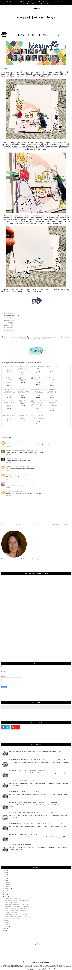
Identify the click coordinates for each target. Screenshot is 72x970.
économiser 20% (28, 3)
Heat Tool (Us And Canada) (38, 381)
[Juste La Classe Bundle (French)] (23, 368)
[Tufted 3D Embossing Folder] (37, 368)
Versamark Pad (52, 368)
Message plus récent (61, 524)
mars (5, 922)
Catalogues (26, 1)
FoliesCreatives (10, 491)
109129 (9, 383)
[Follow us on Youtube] (13, 727)
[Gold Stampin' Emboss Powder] (9, 379)
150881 (52, 395)
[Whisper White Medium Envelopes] (9, 402)
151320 (9, 418)
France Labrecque (10, 313)
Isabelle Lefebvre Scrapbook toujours (15, 450)
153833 (23, 372)
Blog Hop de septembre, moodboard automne (27, 770)
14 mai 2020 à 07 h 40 (15, 458)
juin (5, 894)
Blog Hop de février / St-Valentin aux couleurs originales (33, 813)
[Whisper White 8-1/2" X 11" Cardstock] (37, 391)
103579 (23, 403)
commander (42, 1)
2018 (4, 930)
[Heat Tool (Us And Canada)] (37, 379)
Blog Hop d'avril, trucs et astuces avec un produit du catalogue (36, 823)
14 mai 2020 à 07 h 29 (31, 450)
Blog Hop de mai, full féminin (21, 749)
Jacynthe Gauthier (9, 317)
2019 (4, 928)
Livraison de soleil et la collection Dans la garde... (16, 908)
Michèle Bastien (9, 325)
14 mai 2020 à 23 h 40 (23, 483)
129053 (37, 382)
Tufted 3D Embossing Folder (38, 369)
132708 (52, 383)
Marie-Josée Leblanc (10, 329)
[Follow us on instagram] (8, 727)
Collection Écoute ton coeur (11, 902)
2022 (4, 876)
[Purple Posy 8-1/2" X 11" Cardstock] (52, 391)
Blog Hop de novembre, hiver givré (23, 781)
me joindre (46, 3)
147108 (9, 395)
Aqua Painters (23, 379)
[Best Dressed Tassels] (9, 415)
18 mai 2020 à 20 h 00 (20, 491)
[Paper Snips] (23, 401)
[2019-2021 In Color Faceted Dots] (37, 417)
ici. (49, 339)
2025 (4, 870)
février (6, 924)
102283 (52, 369)
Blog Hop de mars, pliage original (23, 834)
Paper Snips (23, 402)
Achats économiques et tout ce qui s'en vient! (15, 910)
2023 (4, 874)
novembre (7, 884)
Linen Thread (23, 416)
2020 (4, 880)
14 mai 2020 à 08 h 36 (24, 474)
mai (5, 896)
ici (41, 337)
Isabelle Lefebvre (9, 312)
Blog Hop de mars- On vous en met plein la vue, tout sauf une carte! (37, 759)
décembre (7, 882)
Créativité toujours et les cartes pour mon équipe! (16, 906)
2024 (4, 872)
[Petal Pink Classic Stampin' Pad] (9, 391)
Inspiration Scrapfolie (11, 466)
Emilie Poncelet (9, 318)
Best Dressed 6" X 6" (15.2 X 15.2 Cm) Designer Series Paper (37, 407)
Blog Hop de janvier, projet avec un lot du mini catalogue (33, 802)
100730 (37, 395)
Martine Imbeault (9, 320)
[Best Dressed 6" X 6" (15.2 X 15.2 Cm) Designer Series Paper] (37, 404)
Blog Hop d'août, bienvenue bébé (22, 844)
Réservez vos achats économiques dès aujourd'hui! (17, 904)
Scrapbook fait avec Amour (36, 18)
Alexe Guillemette (9, 327)
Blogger (39, 944)
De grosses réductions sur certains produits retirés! (17, 916)
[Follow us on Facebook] (3, 727)
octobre (6, 886)
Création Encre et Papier (12, 474)
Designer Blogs (41, 969)
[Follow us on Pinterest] (17, 727)
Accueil (11, 1)
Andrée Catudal (9, 322)
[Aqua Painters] (23, 378)
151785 (37, 371)
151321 (52, 408)
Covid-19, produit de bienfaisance (12, 918)
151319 (37, 409)
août (5, 890)
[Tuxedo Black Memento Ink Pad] (52, 379)
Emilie (7, 458)
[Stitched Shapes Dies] (9, 366)
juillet (5, 892)
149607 (37, 421)
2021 (4, 878)
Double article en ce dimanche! (12, 898)
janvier (6, 926)
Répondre (8, 446)
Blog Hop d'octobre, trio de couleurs (24, 791)
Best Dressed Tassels (9, 416)
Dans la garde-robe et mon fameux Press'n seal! (16, 900)
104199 (23, 418)
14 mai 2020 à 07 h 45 (23, 466)
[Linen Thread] (23, 415)
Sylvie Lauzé (9, 442)
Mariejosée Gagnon (10, 324)
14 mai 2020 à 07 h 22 (18, 442)
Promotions (59, 1)
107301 (9, 406)
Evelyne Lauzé (9, 330)
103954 (23, 380)
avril (5, 920)
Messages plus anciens (11, 524)
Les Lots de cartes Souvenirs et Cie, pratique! (15, 914)
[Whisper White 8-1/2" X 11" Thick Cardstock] (23, 391)
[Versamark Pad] (52, 366)
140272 (23, 395)
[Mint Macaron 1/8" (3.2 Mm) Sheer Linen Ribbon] (52, 404)
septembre (7, 888)
